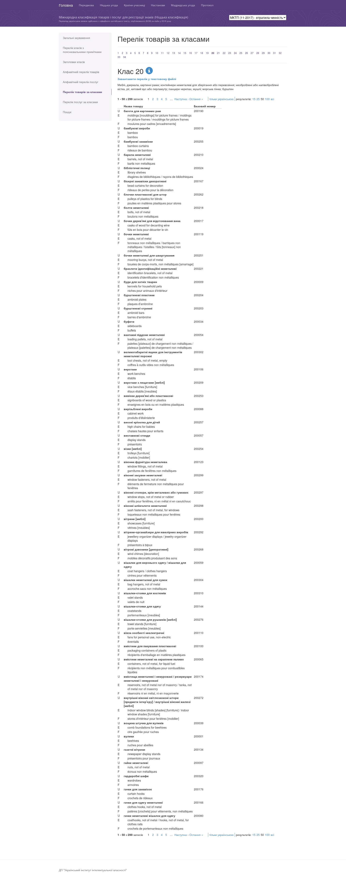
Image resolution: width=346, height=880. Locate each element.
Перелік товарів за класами (82, 92)
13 (173, 53)
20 (212, 53)
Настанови (158, 5)
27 (252, 53)
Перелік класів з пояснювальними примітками (82, 50)
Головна (66, 5)
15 (184, 53)
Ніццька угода (109, 5)
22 (224, 53)
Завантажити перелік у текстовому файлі (147, 79)
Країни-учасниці (134, 5)
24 (235, 53)
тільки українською (221, 99)
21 (218, 53)
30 (269, 53)
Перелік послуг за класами (80, 102)
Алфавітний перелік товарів (81, 72)
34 (124, 57)
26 (246, 53)
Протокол (207, 5)
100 (267, 99)
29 (263, 53)
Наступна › (181, 99)
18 (201, 53)
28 (257, 53)
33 (119, 57)
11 (162, 53)
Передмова (86, 5)
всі (272, 99)
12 (168, 53)
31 (274, 53)
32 (280, 53)
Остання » (196, 99)
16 (190, 53)
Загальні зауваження (76, 38)
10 (156, 53)
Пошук (67, 112)
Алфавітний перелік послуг (80, 82)
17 (196, 53)
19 (207, 53)
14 (179, 53)
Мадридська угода (183, 5)
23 (229, 53)
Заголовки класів (74, 62)
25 (240, 53)
